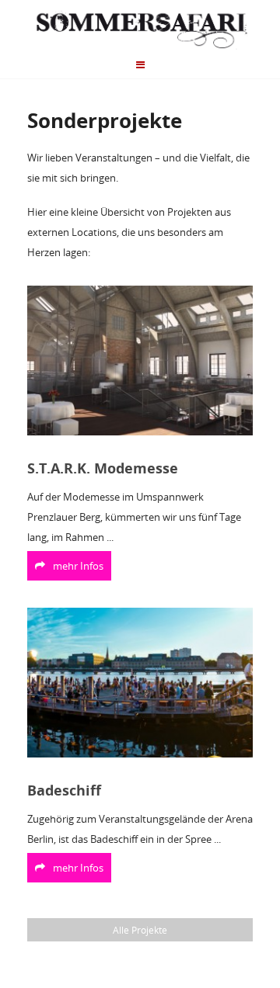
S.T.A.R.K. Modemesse (102, 468)
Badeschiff (64, 790)
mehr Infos (78, 566)
